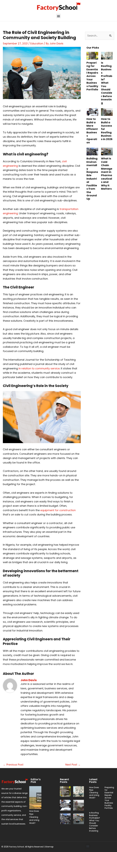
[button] (58, 16)
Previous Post (13, 764)
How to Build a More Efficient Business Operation (92, 130)
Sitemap (49, 846)
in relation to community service (39, 368)
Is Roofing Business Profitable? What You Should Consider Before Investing (106, 83)
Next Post (72, 764)
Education (36, 43)
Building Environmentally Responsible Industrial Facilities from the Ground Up (92, 179)
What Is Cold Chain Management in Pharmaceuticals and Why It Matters (106, 173)
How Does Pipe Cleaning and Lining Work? (34, 817)
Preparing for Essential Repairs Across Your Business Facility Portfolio (92, 76)
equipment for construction (58, 510)
